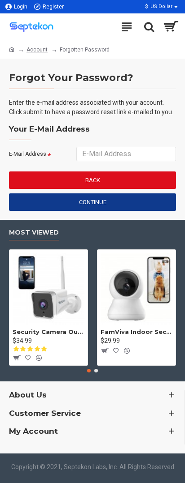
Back (92, 180)
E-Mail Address (27, 154)
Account (37, 50)
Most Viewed (34, 232)
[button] (89, 370)
